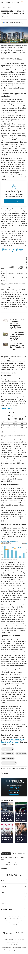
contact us (11, 939)
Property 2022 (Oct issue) (9, 763)
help (16, 939)
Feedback (5, 773)
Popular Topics (6, 853)
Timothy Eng (15, 58)
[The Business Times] (13, 2)
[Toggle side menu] (2, 2)
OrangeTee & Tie (21, 753)
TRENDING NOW (7, 800)
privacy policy (21, 939)
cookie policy (19, 942)
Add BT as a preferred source (13, 22)
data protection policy (14, 944)
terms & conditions (10, 942)
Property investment (7, 753)
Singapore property (7, 749)
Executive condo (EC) (8, 758)
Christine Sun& (6, 58)
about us (6, 939)
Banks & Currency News (19, 853)
